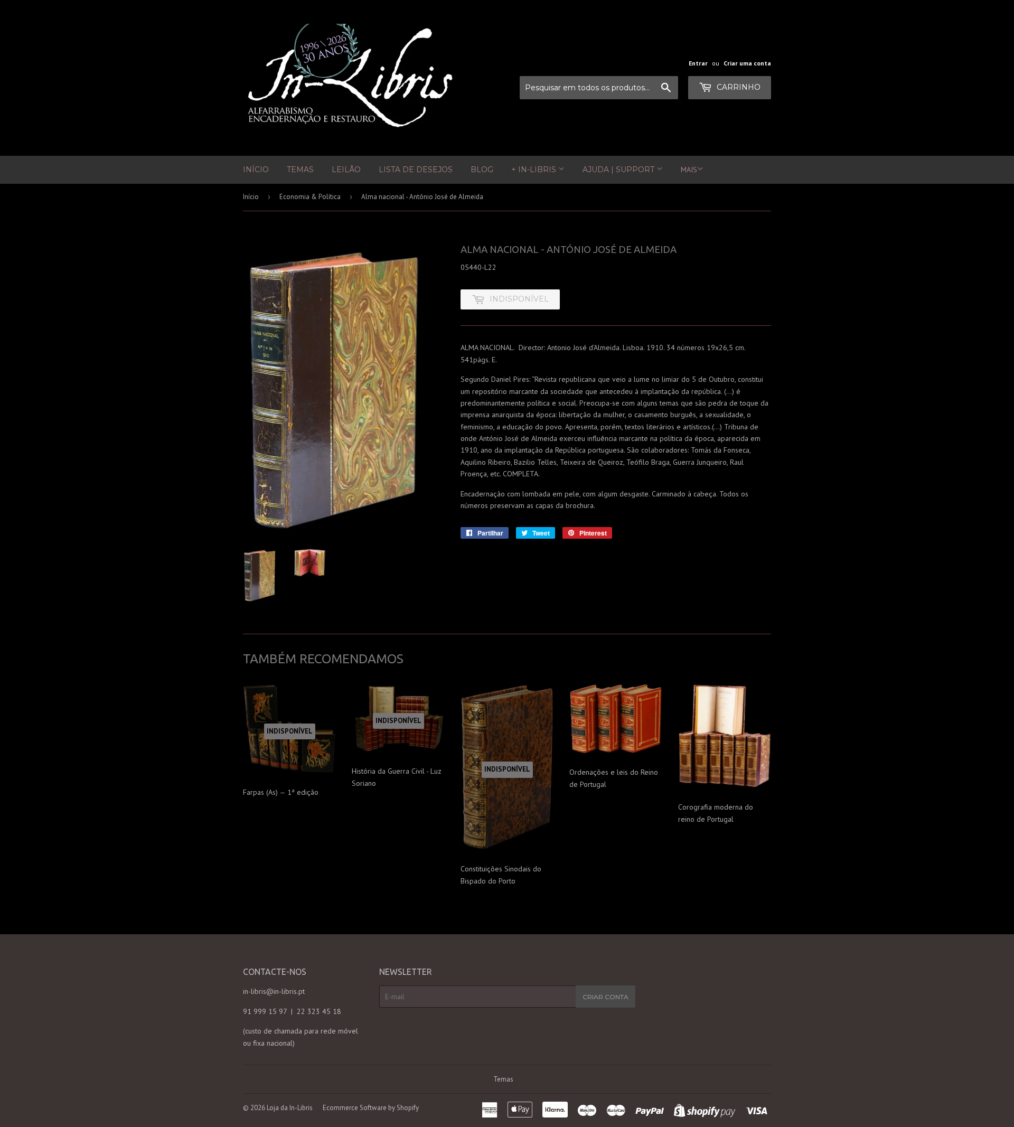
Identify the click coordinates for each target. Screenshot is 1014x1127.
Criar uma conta (747, 63)
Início (256, 169)
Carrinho (737, 87)
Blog (482, 169)
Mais (689, 169)
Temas (300, 169)
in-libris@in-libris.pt (274, 991)
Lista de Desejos (416, 169)
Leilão (346, 169)
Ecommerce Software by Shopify (371, 1107)
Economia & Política (310, 196)
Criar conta (605, 997)
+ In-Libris (534, 169)
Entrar (698, 63)
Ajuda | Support (619, 169)
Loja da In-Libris (290, 1107)
